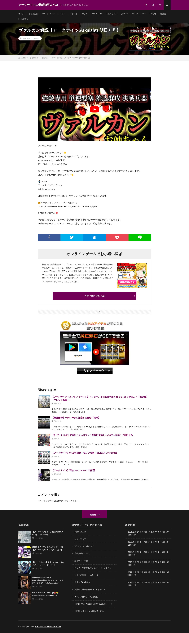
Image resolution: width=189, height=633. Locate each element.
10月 (167, 542)
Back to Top (95, 515)
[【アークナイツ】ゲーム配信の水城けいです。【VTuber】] (24, 537)
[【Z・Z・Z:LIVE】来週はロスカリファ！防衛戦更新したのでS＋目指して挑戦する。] (44, 440)
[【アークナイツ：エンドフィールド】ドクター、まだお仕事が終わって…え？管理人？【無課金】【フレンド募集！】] (44, 401)
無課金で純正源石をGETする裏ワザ (89, 590)
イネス (63, 14)
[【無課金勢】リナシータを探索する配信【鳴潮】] (44, 422)
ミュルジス (111, 14)
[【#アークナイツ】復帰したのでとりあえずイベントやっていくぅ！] (24, 567)
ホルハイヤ (97, 14)
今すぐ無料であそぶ (94, 296)
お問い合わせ (80, 532)
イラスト (74, 14)
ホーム (21, 14)
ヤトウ (135, 14)
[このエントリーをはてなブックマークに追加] (94, 237)
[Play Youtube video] (94, 109)
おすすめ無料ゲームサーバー (87, 575)
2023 (130, 562)
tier (43, 14)
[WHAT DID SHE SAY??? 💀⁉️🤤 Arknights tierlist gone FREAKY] (24, 598)
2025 (130, 542)
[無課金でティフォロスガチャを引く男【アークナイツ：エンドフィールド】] (24, 552)
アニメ (52, 14)
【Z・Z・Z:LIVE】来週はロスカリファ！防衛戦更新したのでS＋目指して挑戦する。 (93, 435)
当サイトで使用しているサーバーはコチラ (92, 568)
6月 (152, 532)
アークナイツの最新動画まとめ (48, 627)
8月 (159, 532)
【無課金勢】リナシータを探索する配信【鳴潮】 (76, 418)
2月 (138, 532)
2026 (130, 532)
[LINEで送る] (140, 237)
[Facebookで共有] (49, 237)
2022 (130, 572)
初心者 (153, 14)
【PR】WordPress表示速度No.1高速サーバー (93, 604)
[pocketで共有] (117, 237)
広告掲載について (82, 554)
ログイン (63, 501)
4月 (145, 532)
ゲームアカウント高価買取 (86, 597)
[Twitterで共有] (71, 237)
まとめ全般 (33, 14)
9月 (163, 532)
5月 (149, 532)
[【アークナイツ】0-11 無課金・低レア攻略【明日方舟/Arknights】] (44, 457)
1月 (134, 532)
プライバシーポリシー (84, 546)
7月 (156, 532)
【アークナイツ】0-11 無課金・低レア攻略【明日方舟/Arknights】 (85, 453)
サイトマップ (80, 539)
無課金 (163, 14)
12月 (134, 545)
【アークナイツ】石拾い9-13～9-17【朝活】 (74, 470)
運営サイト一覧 (81, 561)
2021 (130, 583)
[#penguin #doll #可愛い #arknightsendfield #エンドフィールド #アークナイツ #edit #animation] (24, 582)
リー (144, 14)
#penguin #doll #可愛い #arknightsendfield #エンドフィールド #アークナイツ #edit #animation (47, 580)
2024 (130, 552)
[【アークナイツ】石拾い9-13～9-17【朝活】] (44, 475)
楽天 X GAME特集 (82, 582)
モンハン (124, 14)
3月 (141, 532)
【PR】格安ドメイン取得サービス (89, 611)
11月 (130, 545)
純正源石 (24, 19)
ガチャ (85, 14)
